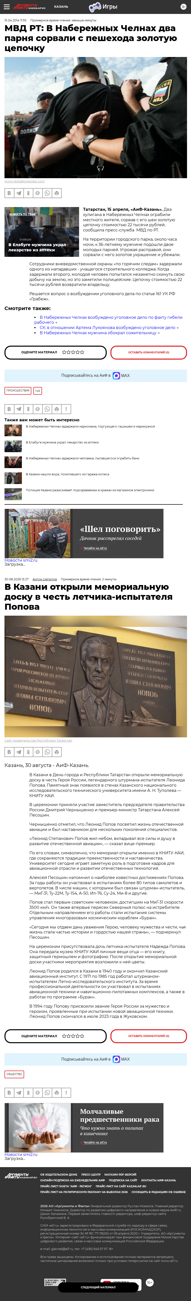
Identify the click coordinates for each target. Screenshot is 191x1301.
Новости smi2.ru (21, 560)
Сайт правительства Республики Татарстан (38, 740)
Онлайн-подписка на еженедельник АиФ (72, 1180)
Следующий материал (98, 1287)
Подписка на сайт (123, 1180)
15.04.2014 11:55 (15, 20)
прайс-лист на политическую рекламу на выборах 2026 (84, 1192)
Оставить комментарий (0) (148, 352)
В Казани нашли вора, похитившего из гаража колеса (67, 474)
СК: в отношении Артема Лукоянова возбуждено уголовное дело (107, 327)
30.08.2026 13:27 (16, 579)
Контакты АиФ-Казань (158, 1180)
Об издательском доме (58, 1174)
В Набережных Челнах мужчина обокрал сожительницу (98, 332)
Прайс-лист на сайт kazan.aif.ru (121, 1186)
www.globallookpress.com (24, 181)
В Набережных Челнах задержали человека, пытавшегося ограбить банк (82, 458)
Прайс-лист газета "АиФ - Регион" (66, 1186)
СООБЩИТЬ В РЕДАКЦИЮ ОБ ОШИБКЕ (159, 1192)
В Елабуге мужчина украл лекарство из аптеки (62, 442)
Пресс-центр (90, 1174)
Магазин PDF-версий (120, 1174)
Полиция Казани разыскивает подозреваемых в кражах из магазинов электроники (90, 490)
